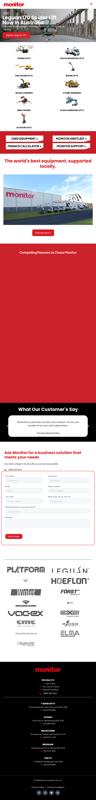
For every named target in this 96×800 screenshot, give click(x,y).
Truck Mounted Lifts (72, 58)
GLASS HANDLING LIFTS (72, 110)
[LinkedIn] (57, 792)
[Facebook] (39, 792)
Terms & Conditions (55, 787)
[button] (47, 39)
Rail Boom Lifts (24, 75)
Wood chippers (24, 93)
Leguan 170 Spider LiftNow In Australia (29, 20)
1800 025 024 (15, 469)
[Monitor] (14, 4)
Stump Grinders (72, 93)
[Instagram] (45, 792)
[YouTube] (51, 792)
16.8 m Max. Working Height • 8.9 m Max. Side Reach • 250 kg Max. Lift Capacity (33, 28)
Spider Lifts (24, 58)
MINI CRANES (24, 110)
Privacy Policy (38, 787)
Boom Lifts (72, 75)
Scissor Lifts (24, 127)
